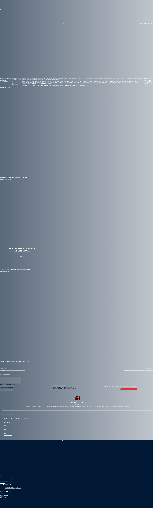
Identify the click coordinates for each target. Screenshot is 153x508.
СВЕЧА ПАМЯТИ (7, 422)
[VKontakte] (127, 26)
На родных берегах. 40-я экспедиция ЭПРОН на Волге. (16, 418)
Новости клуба (16, 254)
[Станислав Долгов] (77, 397)
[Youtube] (129, 26)
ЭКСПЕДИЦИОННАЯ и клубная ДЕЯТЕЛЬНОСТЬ (12, 370)
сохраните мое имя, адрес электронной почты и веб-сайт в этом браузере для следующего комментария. (121, 386)
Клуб (20, 254)
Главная (12, 254)
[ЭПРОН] (76, 454)
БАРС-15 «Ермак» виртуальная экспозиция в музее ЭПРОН (17, 426)
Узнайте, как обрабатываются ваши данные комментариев (34, 391)
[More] (92, 364)
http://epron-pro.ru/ (77, 404)
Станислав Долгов (77, 402)
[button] (63, 24)
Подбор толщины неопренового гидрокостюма (138, 370)
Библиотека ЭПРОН (8, 435)
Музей (5, 425)
